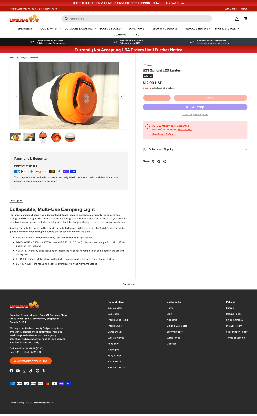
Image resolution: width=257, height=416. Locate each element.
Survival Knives (116, 337)
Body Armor (114, 355)
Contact (171, 343)
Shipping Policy (234, 319)
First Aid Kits (115, 361)
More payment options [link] (195, 114)
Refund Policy (233, 313)
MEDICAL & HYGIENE (196, 28)
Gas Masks (113, 313)
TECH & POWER (136, 28)
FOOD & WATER (48, 28)
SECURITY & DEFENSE (165, 28)
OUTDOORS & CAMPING (79, 28)
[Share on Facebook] (159, 161)
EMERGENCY (25, 28)
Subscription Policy (236, 331)
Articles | (13, 403)
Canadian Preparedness (43, 403)
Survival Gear (115, 307)
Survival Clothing (117, 367)
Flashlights (113, 349)
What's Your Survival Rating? (30, 361)
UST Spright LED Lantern (27, 58)
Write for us (173, 337)
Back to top (128, 284)
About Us (172, 319)
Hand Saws (114, 343)
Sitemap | (21, 403)
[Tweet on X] (153, 161)
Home (12, 58)
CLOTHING (120, 34)
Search (230, 307)
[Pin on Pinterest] (165, 161)
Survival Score (175, 331)
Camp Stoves (115, 331)
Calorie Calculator (177, 325)
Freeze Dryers (115, 325)
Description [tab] (16, 200)
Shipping (147, 88)
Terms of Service (235, 337)
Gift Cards (231, 8)
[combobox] (136, 18)
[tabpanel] (69, 236)
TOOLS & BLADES (110, 28)
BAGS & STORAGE (225, 28)
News (244, 8)
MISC (136, 34)
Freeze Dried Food (118, 319)
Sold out (210, 97)
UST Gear (147, 65)
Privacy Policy (234, 325)
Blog (169, 313)
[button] (245, 18)
